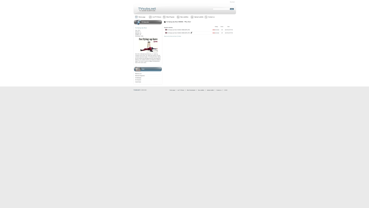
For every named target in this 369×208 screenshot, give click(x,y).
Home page (142, 17)
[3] (215, 30)
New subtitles (184, 17)
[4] (217, 30)
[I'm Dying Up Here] (148, 38)
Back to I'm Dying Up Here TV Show (172, 36)
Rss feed (232, 2)
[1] (213, 30)
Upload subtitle (198, 17)
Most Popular (170, 17)
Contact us (211, 17)
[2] (214, 30)
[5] (218, 30)
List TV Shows (157, 17)
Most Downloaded (191, 90)
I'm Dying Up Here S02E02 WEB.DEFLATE (178, 30)
